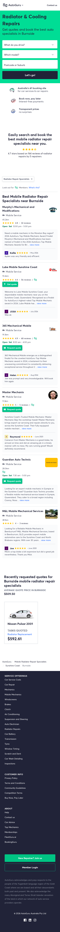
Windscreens (11, 699)
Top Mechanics (11, 827)
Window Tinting (12, 748)
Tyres (7, 743)
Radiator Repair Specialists (16, 179)
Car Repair (10, 684)
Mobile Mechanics (13, 694)
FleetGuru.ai (10, 837)
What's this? (34, 187)
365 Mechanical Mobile (16, 325)
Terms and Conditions (15, 783)
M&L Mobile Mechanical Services (22, 511)
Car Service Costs (13, 679)
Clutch (8, 709)
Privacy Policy (11, 778)
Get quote (10, 284)
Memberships (11, 832)
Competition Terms (13, 792)
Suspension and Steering (16, 719)
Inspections (10, 763)
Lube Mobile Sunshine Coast (19, 267)
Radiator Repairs (12, 729)
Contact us (10, 817)
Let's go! (30, 75)
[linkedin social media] (30, 919)
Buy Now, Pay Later (14, 797)
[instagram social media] (35, 919)
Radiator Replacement (20, 634)
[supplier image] (53, 210)
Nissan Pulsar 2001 (20, 624)
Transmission (10, 738)
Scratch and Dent (13, 753)
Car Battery (10, 734)
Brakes (8, 704)
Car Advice (10, 822)
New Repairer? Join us (30, 858)
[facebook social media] (25, 919)
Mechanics (9, 689)
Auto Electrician (12, 724)
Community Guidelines (15, 788)
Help (7, 812)
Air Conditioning (12, 714)
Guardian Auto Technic (16, 459)
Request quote (12, 347)
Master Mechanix (13, 392)
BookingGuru (11, 842)
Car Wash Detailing (13, 758)
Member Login (30, 867)
